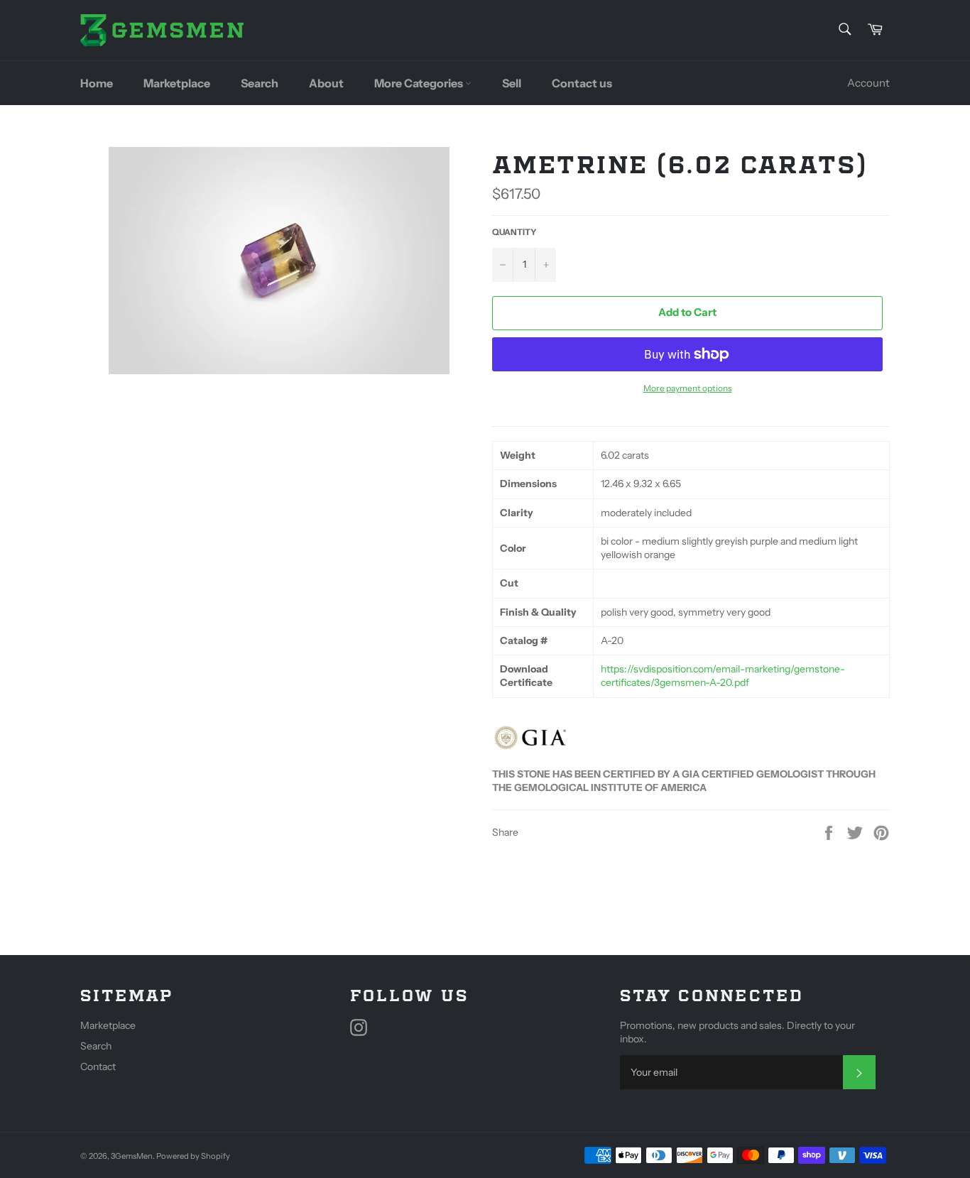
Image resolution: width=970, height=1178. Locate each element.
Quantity (514, 232)
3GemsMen (132, 1156)
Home (96, 83)
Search (259, 83)
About (326, 83)
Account (868, 82)
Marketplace (176, 83)
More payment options (687, 388)
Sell (511, 83)
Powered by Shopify (193, 1156)
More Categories (419, 83)
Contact (98, 1066)
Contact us (582, 83)
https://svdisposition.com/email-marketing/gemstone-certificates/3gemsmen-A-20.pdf (723, 675)
